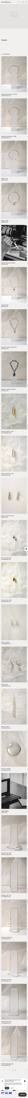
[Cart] (23, 2)
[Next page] (25, 1070)
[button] (20, 2)
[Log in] (18, 2)
